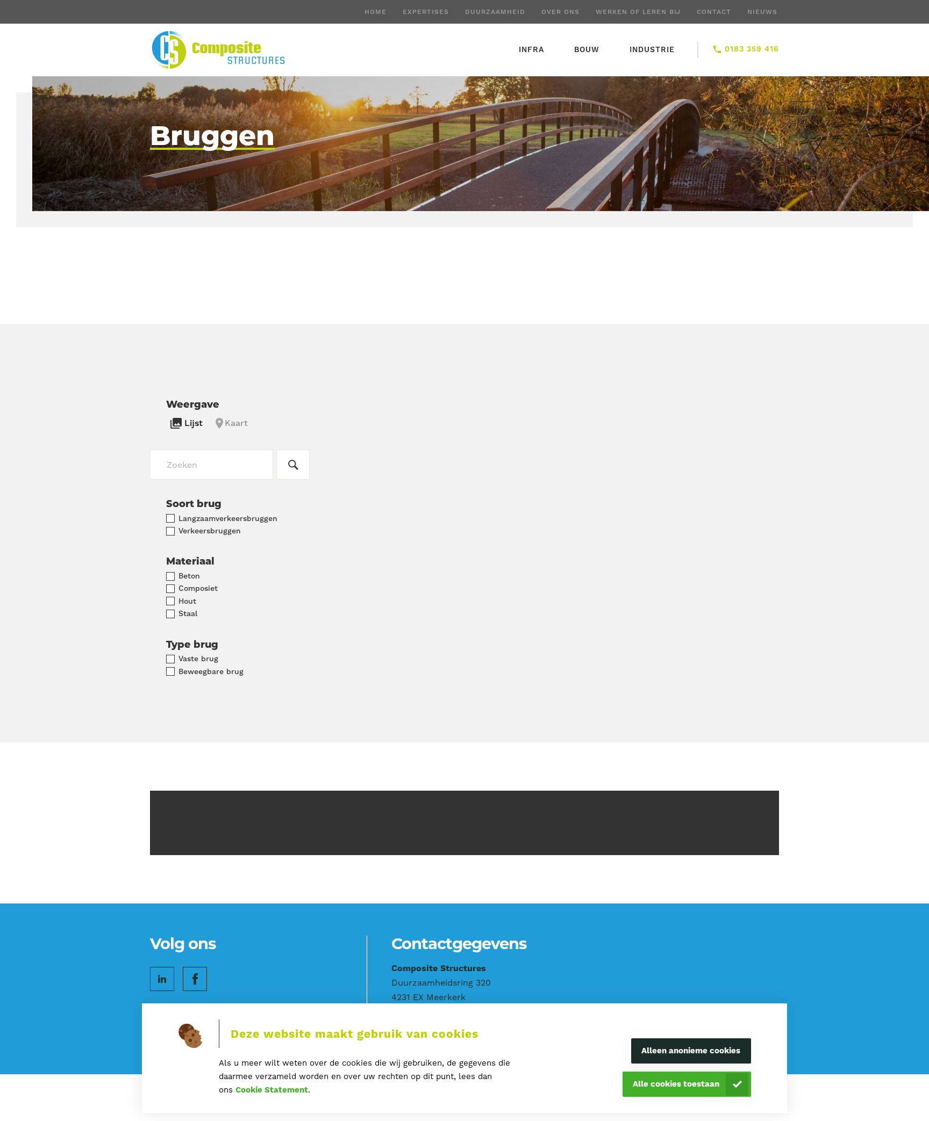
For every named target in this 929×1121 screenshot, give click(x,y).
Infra (531, 49)
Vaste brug (198, 658)
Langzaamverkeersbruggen (227, 518)
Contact (714, 12)
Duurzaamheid (495, 12)
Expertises (426, 12)
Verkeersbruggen (209, 530)
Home (376, 12)
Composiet (198, 588)
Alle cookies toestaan (676, 1084)
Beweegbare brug (211, 671)
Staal (187, 613)
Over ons (560, 12)
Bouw (586, 49)
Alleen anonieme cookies (690, 1050)
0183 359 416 (752, 49)
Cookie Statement (271, 1090)
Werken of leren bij (638, 12)
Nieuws (762, 12)
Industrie (652, 49)
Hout (187, 601)
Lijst (193, 423)
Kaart (236, 423)
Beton (189, 576)
